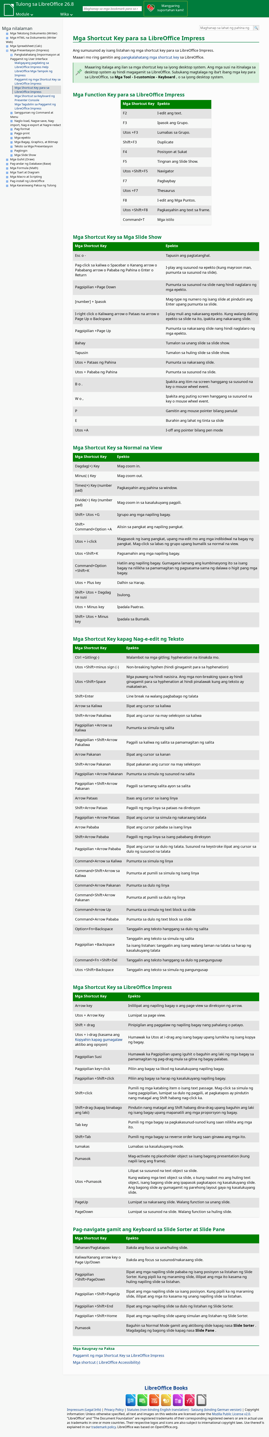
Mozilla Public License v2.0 (231, 1414)
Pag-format (22, 129)
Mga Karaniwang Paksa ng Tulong (33, 185)
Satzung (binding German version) (216, 1409)
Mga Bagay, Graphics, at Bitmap (36, 142)
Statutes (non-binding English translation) (158, 1409)
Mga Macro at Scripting (26, 176)
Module (22, 14)
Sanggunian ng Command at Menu (31, 114)
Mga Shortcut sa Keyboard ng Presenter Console (35, 98)
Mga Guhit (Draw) (22, 159)
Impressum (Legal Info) (84, 1409)
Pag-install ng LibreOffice (27, 181)
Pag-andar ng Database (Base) (30, 163)
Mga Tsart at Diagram (24, 172)
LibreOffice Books (166, 1387)
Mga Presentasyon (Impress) (29, 50)
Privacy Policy (114, 1409)
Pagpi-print (22, 133)
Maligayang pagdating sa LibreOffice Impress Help (32, 65)
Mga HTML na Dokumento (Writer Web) (31, 39)
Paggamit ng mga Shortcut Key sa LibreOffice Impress (37, 81)
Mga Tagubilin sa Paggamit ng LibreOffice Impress (35, 106)
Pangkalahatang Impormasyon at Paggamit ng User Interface (35, 56)
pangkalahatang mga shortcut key (149, 57)
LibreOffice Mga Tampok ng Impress (33, 73)
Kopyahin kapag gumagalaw (98, 1039)
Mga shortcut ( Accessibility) (106, 1362)
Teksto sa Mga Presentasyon (33, 146)
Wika (64, 14)
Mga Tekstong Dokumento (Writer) (33, 33)
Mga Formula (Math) (24, 168)
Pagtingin (20, 150)
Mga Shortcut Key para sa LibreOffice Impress (32, 90)
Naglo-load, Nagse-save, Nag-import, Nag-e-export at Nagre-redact (35, 123)
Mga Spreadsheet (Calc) (26, 46)
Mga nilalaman (17, 28)
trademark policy (103, 1427)
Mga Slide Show (25, 155)
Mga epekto (22, 137)
